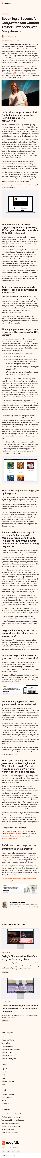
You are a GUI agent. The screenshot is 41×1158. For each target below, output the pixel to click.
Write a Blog (6, 1043)
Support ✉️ (6, 1084)
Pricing (4, 1075)
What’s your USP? (8, 1129)
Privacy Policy (7, 1098)
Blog (3, 1078)
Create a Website (8, 1040)
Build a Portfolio (7, 1037)
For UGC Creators (8, 1052)
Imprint (4, 1101)
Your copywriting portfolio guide (13, 1120)
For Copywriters (7, 1046)
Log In (4, 1072)
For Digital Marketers (9, 1055)
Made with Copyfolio (9, 1059)
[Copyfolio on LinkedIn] (13, 1151)
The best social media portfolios (13, 1114)
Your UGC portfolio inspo (10, 1123)
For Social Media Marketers (11, 1049)
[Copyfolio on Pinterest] (8, 1151)
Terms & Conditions (8, 1094)
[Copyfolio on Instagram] (18, 1151)
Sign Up (4, 1069)
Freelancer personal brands (11, 1126)
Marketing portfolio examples (12, 1117)
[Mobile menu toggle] (38, 3)
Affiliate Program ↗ (8, 1081)
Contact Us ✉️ (7, 1104)
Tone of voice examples (10, 1132)
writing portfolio (18, 73)
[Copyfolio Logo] (20, 1143)
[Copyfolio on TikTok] (3, 1151)
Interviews (5, 14)
